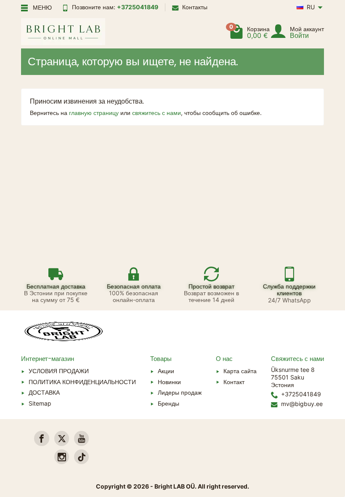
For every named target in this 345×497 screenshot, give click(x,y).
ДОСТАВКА (44, 392)
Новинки (169, 381)
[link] (41, 438)
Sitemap (40, 403)
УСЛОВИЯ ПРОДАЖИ (59, 370)
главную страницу (94, 112)
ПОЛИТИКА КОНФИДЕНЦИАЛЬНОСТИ (82, 381)
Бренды (168, 403)
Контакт (233, 381)
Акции (166, 370)
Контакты (194, 7)
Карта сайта (240, 370)
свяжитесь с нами (156, 112)
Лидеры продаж (180, 392)
